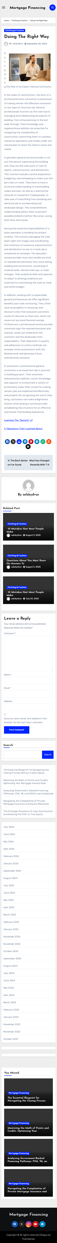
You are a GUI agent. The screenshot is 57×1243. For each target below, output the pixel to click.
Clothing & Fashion (14, 30)
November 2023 (11, 1031)
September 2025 (12, 871)
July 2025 (8, 885)
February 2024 (11, 1009)
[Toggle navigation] (3, 7)
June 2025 (9, 892)
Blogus (44, 1235)
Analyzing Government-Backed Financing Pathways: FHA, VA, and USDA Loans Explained (28, 1161)
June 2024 (9, 980)
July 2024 (8, 973)
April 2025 (8, 907)
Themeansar (28, 1239)
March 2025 (9, 914)
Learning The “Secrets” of (18, 420)
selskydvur (18, 43)
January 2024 (11, 1017)
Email (7, 688)
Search (8, 745)
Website (8, 701)
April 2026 (9, 849)
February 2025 (11, 922)
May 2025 (8, 900)
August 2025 (10, 878)
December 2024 (11, 936)
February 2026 (11, 856)
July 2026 (8, 827)
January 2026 (11, 863)
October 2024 (10, 951)
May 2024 (8, 988)
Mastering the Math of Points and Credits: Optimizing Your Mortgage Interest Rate (28, 1131)
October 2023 (10, 1039)
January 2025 (10, 929)
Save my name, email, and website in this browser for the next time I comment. (25, 720)
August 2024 (10, 966)
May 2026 (8, 841)
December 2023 (11, 1024)
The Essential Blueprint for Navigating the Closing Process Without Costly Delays (27, 1101)
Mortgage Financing (27, 8)
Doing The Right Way (26, 37)
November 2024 (11, 944)
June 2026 (9, 834)
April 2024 (9, 995)
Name (7, 674)
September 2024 (12, 958)
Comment (10, 633)
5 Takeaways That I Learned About (23, 428)
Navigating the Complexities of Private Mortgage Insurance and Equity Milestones (27, 1191)
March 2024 (9, 1002)
